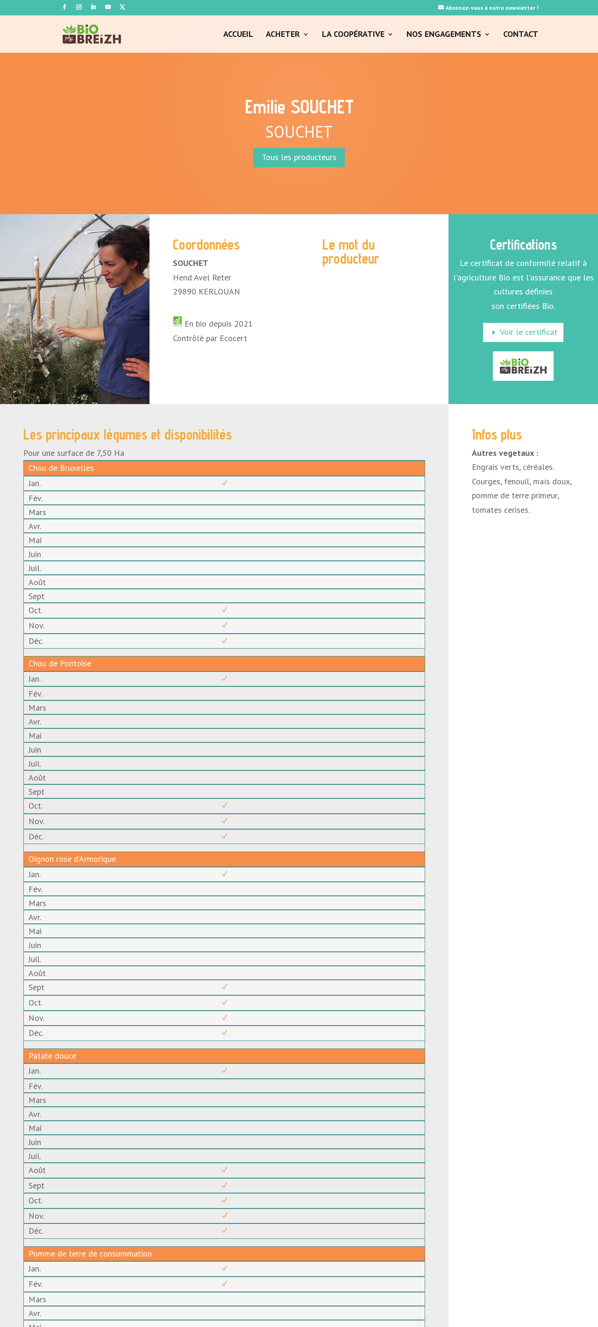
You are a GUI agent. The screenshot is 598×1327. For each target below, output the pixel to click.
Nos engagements (443, 35)
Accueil (238, 35)
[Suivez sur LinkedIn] (93, 7)
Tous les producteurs (299, 157)
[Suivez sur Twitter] (122, 7)
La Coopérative (353, 35)
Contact (520, 35)
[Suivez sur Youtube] (108, 7)
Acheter (283, 35)
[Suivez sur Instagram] (79, 7)
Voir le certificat (528, 332)
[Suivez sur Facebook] (64, 7)
